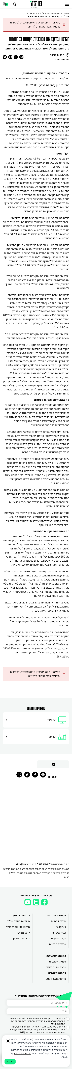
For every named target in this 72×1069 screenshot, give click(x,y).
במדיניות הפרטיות (22, 1053)
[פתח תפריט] (67, 4)
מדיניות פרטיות (57, 944)
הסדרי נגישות (58, 938)
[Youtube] (27, 902)
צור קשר (61, 927)
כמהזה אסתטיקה (56, 956)
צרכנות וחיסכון (21, 938)
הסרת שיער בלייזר (56, 967)
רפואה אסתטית (57, 962)
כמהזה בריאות (21, 916)
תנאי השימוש (33, 1018)
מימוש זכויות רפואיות (18, 927)
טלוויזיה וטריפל (53, 13)
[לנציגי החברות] (14, 4)
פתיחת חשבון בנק (56, 979)
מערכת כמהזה (62, 59)
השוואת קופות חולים (18, 921)
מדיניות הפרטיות (17, 1018)
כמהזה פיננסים (57, 973)
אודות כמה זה (58, 921)
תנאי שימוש (59, 933)
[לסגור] (8, 1041)
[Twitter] (27, 774)
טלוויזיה (41, 13)
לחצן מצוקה (23, 933)
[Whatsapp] (19, 774)
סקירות (32, 13)
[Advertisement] (36, 822)
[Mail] (43, 774)
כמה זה (66, 13)
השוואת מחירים (56, 916)
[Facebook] (35, 774)
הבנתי (10, 1062)
